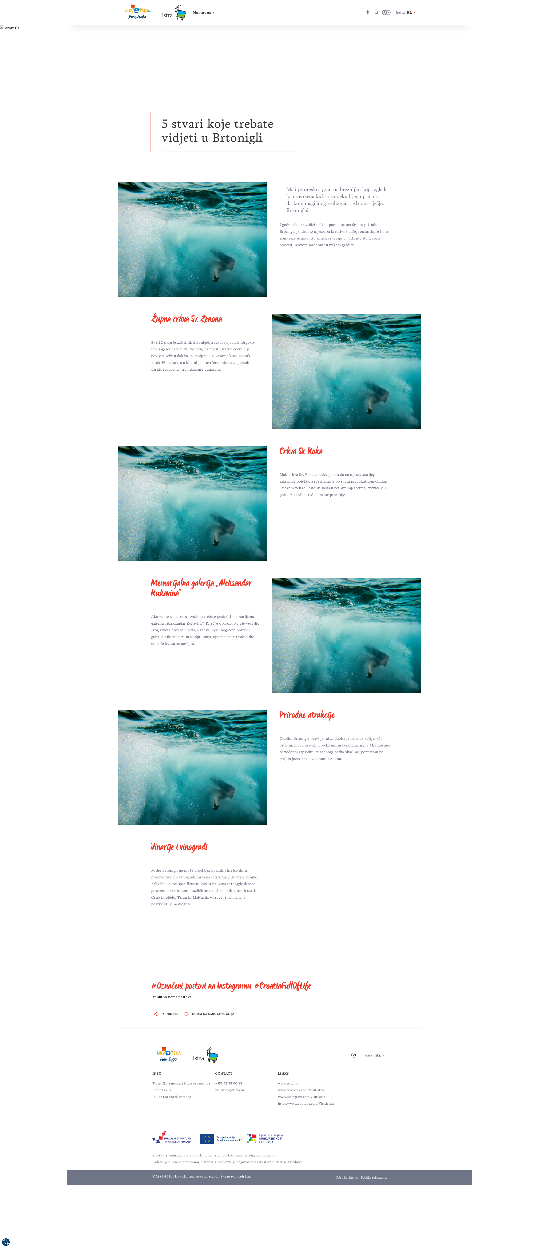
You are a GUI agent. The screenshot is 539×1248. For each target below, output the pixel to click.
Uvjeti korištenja (347, 1177)
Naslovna (202, 12)
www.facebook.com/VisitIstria (301, 1090)
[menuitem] (171, 1137)
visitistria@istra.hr (229, 1090)
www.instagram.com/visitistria (301, 1097)
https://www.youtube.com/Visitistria (306, 1104)
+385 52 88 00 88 (228, 1083)
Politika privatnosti (374, 1177)
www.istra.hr (288, 1083)
